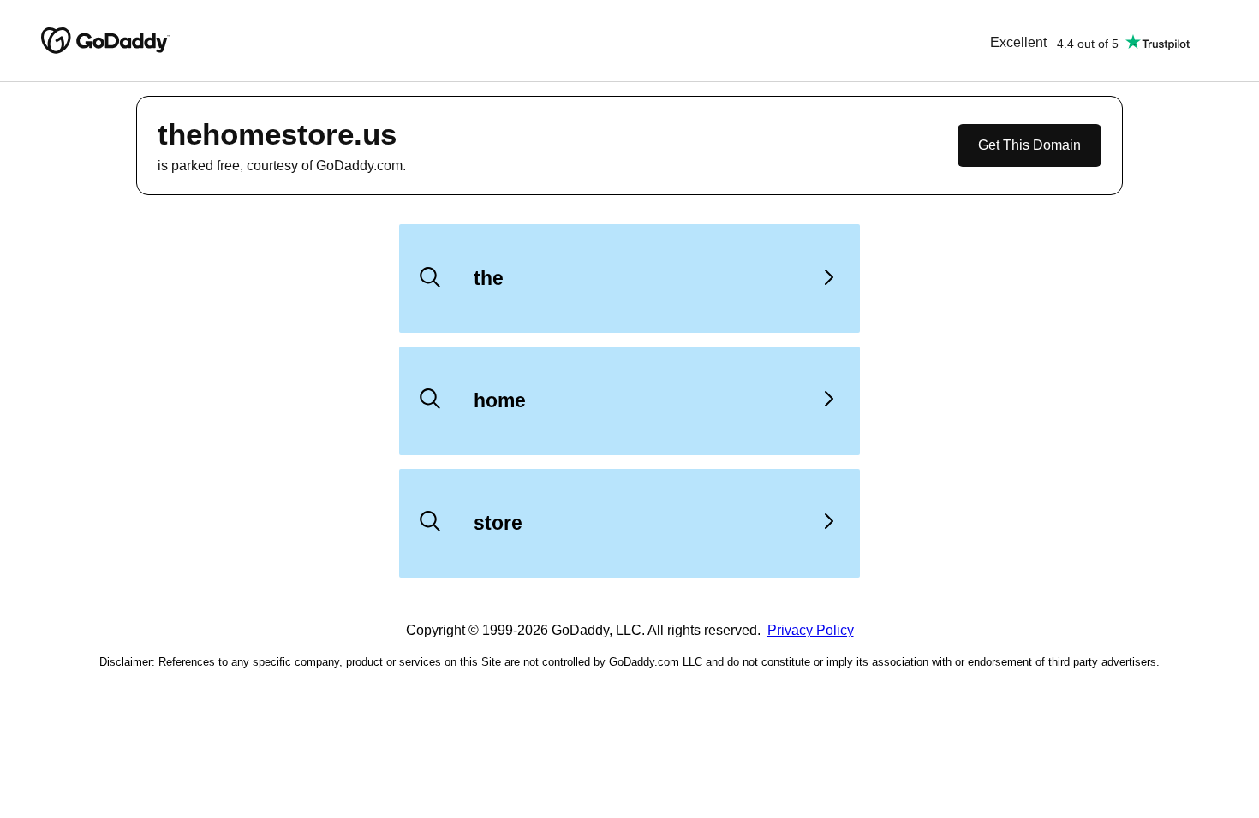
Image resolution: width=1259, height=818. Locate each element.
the (489, 278)
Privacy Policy (810, 630)
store (498, 523)
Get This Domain (1029, 145)
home (500, 400)
